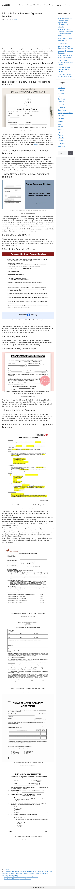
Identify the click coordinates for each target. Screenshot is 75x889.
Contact (21, 5)
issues (36, 144)
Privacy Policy (48, 5)
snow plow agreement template (13, 871)
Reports (61, 138)
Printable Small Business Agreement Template (17, 879)
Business (61, 93)
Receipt (60, 135)
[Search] (70, 153)
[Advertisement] (28, 34)
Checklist (61, 102)
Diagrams (61, 107)
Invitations (61, 115)
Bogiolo (6, 5)
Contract (6, 869)
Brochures (61, 88)
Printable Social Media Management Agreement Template (21, 877)
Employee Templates (65, 113)
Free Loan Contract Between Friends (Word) (65, 69)
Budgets (61, 91)
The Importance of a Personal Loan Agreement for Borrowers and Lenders (65, 23)
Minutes (60, 127)
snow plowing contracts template (33, 871)
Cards (60, 96)
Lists (59, 124)
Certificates (62, 99)
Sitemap (67, 5)
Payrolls (61, 129)
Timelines (61, 146)
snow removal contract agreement (25, 873)
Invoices (61, 118)
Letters (60, 121)
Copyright (59, 5)
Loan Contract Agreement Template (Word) (65, 62)
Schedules (61, 143)
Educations (62, 110)
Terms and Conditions (34, 5)
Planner (60, 132)
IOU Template (63, 43)
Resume (60, 140)
